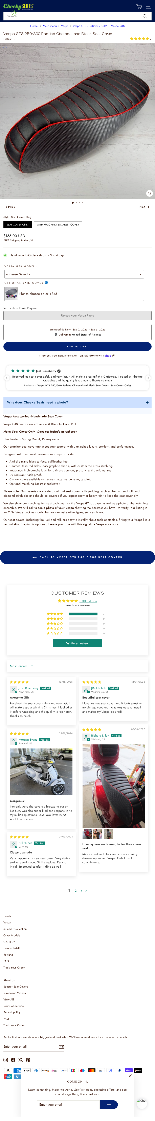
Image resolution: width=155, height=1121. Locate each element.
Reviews (8, 955)
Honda (7, 916)
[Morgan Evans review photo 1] (41, 772)
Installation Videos (14, 993)
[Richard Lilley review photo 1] (113, 786)
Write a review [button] (77, 643)
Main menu (50, 26)
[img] (19, 682)
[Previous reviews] (6, 378)
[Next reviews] (148, 378)
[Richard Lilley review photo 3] (98, 834)
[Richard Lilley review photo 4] (108, 834)
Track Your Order (14, 967)
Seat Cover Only (17, 224)
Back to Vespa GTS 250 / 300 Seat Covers (80, 557)
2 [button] (75, 890)
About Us (9, 980)
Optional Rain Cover (24, 283)
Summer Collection (15, 929)
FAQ (6, 961)
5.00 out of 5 (88, 601)
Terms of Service (13, 1006)
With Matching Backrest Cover (58, 224)
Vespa (65, 26)
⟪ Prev (10, 207)
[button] (140, 39)
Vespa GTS (118, 26)
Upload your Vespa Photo (77, 315)
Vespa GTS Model (19, 266)
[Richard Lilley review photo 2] (87, 834)
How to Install (11, 948)
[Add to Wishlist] (5, 48)
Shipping (15, 240)
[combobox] (77, 16)
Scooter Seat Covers (15, 986)
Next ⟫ (144, 207)
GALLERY (9, 942)
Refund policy (12, 1012)
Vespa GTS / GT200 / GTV (90, 26)
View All (8, 999)
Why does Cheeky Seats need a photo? (37, 402)
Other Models (11, 935)
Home (34, 26)
